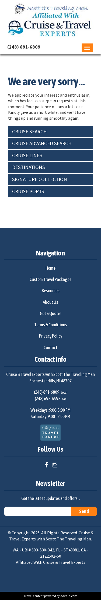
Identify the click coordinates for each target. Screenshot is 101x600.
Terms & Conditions (50, 324)
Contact (50, 347)
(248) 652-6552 (47, 398)
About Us (50, 302)
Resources (51, 290)
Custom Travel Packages (50, 279)
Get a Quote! (50, 313)
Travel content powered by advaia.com (50, 596)
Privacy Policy (50, 336)
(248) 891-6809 (23, 47)
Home (50, 268)
